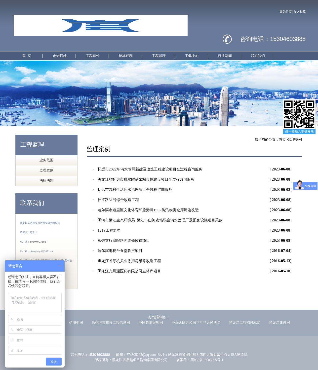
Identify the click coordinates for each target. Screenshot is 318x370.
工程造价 (93, 56)
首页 (282, 139)
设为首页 (286, 11)
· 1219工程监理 (106, 230)
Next (310, 93)
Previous (7, 93)
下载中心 (192, 56)
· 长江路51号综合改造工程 (116, 200)
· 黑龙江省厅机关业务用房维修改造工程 (127, 261)
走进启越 (60, 56)
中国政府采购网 (151, 323)
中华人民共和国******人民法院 (196, 323)
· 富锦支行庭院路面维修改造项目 (121, 241)
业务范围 (46, 160)
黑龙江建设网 (279, 323)
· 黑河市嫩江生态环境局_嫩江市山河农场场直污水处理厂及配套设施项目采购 (158, 220)
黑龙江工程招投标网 (244, 323)
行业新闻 (225, 56)
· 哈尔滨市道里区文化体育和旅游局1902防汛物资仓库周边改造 (146, 210)
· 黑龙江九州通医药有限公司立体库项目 (127, 271)
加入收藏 (300, 11)
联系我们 (258, 56)
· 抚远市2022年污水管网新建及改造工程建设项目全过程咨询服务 (147, 169)
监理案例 (46, 170)
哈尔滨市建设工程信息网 (111, 323)
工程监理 (159, 56)
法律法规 (46, 180)
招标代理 (126, 56)
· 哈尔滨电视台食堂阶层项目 (117, 251)
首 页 (26, 56)
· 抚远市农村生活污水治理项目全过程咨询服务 (132, 190)
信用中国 (76, 323)
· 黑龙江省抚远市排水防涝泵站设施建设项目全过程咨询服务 (144, 179)
